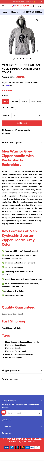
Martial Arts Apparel (13, 357)
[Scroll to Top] (39, 448)
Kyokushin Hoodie (13, 348)
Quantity (5, 115)
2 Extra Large (8, 107)
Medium (15, 101)
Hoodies (14, 12)
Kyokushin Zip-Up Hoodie (16, 351)
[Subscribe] (39, 413)
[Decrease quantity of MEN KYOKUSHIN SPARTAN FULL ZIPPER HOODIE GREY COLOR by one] (14, 115)
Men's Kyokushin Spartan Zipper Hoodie (22, 342)
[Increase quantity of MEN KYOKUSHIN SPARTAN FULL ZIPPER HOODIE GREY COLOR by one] (39, 115)
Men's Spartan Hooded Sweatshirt (19, 354)
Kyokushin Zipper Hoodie (15, 345)
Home (4, 12)
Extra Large (36, 101)
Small (5, 101)
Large (24, 101)
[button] (39, 6)
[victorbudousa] (22, 6)
